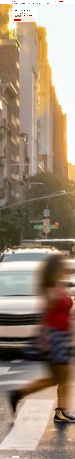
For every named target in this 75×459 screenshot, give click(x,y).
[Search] (62, 3)
